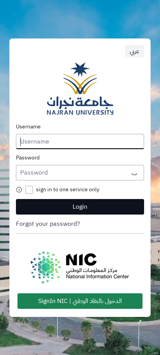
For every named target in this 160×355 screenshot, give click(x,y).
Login (80, 206)
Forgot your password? (48, 224)
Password (28, 158)
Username (28, 127)
